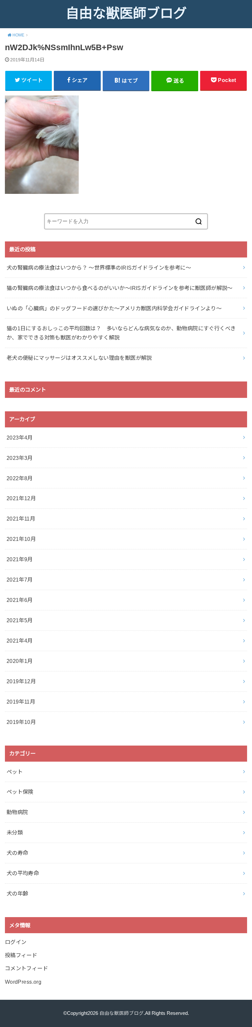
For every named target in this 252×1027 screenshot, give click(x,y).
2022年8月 (20, 478)
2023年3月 (20, 458)
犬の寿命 (17, 853)
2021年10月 (21, 539)
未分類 (15, 832)
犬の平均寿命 (23, 873)
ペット (15, 772)
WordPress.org (23, 982)
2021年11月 (21, 519)
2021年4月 (20, 641)
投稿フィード (21, 955)
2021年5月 (20, 620)
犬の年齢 (17, 893)
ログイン (16, 942)
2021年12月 (21, 498)
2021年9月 (20, 559)
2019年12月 (21, 681)
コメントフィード (26, 968)
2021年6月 (20, 600)
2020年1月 (20, 661)
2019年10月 (21, 722)
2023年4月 (20, 438)
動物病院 (17, 812)
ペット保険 (20, 792)
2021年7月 (20, 580)
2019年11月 (21, 702)
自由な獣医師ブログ (126, 13)
